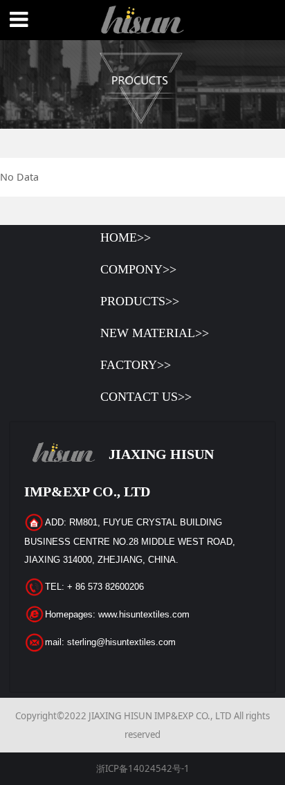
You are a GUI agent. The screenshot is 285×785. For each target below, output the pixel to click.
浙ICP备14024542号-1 (143, 768)
